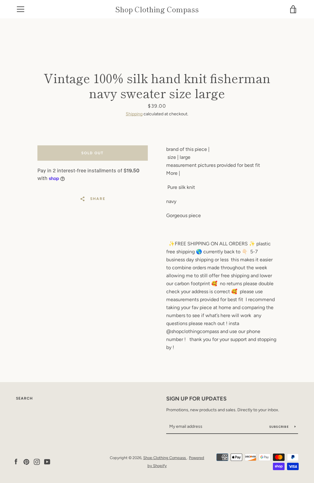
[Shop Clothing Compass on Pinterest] (26, 461)
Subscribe (279, 427)
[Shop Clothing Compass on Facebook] (16, 461)
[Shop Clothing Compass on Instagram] (37, 461)
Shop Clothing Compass (157, 9)
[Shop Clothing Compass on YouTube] (47, 461)
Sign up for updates (196, 398)
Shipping (134, 114)
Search (24, 398)
